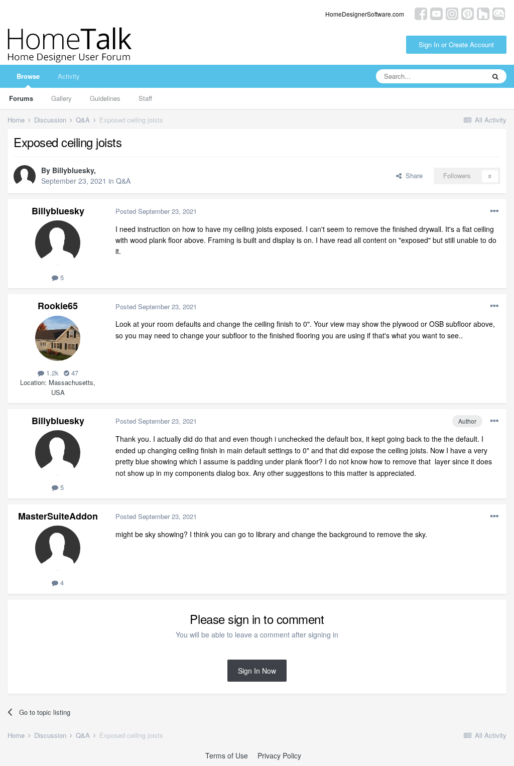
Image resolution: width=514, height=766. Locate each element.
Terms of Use (226, 755)
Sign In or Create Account (456, 44)
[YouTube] (436, 13)
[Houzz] (483, 13)
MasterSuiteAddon (58, 516)
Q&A (123, 181)
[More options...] (494, 211)
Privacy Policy (279, 755)
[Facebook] (421, 13)
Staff (145, 98)
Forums (21, 98)
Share (412, 175)
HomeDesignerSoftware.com (364, 14)
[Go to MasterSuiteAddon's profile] (57, 548)
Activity (69, 76)
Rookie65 (58, 305)
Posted (156, 211)
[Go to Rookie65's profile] (57, 338)
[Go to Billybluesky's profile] (25, 176)
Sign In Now (257, 671)
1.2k (51, 372)
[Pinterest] (467, 13)
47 (73, 372)
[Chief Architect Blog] (498, 13)
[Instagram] (452, 13)
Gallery (61, 98)
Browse (28, 76)
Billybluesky (73, 170)
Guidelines (105, 98)
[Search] (495, 76)
